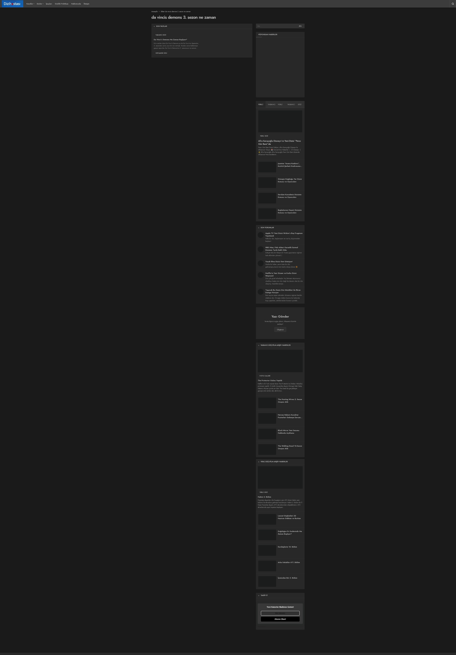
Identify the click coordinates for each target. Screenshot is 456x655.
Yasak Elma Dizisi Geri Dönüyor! (278, 261)
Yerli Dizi (264, 136)
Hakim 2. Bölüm (264, 497)
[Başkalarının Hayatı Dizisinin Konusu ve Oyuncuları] (267, 213)
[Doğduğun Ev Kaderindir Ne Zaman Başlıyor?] (267, 535)
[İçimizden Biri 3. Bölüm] (267, 581)
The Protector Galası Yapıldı (270, 380)
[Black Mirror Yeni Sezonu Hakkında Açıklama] (267, 434)
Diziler (39, 3)
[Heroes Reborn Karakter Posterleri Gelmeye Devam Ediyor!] (267, 418)
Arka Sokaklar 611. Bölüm (289, 562)
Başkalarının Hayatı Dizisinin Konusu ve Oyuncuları (290, 211)
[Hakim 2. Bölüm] (280, 477)
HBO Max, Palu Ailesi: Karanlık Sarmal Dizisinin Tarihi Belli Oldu (281, 248)
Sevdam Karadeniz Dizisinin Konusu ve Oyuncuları (289, 195)
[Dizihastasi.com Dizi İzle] (12, 3)
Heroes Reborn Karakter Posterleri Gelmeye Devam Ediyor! (289, 417)
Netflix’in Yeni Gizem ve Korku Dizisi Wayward (281, 274)
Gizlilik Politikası (61, 3)
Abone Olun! (280, 619)
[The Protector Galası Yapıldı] (280, 361)
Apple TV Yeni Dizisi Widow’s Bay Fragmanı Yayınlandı (284, 234)
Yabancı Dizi (161, 35)
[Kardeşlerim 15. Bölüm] (267, 550)
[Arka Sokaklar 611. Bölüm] (267, 566)
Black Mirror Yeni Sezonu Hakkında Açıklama (288, 431)
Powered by (262, 626)
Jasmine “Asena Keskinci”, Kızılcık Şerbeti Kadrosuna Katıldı (289, 166)
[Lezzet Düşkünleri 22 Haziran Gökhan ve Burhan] (267, 519)
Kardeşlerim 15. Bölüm (287, 547)
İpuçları (49, 3)
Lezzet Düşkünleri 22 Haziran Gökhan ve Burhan (289, 517)
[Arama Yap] (453, 4)
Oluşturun (280, 329)
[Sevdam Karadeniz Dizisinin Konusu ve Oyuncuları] (267, 198)
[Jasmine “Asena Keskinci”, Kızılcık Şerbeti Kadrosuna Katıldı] (267, 167)
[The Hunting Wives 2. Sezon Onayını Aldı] (267, 403)
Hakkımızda (76, 3)
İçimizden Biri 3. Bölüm (287, 578)
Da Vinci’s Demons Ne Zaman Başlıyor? (170, 39)
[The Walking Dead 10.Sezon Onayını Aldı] (267, 449)
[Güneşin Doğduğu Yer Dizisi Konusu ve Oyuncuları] (267, 182)
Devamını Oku (161, 53)
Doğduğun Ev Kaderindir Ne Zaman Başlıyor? (290, 532)
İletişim (86, 3)
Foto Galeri (265, 376)
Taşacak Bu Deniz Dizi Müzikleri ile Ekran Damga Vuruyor (283, 291)
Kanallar (29, 3)
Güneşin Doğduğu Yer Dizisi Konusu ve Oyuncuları (290, 180)
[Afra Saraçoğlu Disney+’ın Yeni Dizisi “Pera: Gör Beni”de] (280, 121)
